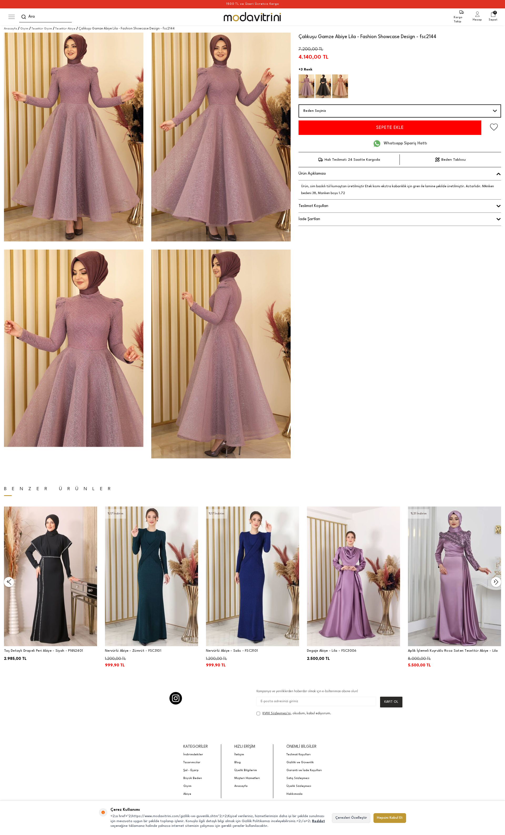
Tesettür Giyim (42, 28)
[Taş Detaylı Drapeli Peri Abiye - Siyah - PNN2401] (50, 576)
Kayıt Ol (391, 702)
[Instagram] (175, 698)
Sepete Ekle (390, 127)
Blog (237, 762)
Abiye (187, 794)
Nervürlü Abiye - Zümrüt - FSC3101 (133, 650)
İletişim (239, 754)
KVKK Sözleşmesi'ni (276, 713)
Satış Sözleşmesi (297, 778)
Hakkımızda (294, 794)
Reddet (318, 821)
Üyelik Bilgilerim (245, 770)
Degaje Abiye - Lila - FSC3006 (332, 650)
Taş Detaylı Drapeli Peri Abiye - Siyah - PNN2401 (43, 650)
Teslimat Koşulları (298, 754)
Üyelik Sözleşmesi (298, 786)
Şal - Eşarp (191, 770)
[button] (9, 582)
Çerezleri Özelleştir (351, 817)
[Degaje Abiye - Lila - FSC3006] (353, 576)
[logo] (252, 17)
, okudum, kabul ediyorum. (296, 713)
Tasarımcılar (191, 762)
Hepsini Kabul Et (390, 817)
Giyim (24, 28)
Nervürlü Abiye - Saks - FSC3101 (232, 650)
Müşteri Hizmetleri (247, 778)
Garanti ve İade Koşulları (304, 770)
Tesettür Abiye (65, 28)
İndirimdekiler (193, 754)
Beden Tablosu (453, 159)
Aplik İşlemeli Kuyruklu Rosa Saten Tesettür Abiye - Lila (453, 650)
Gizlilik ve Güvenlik (300, 762)
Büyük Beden (192, 778)
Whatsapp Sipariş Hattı (405, 143)
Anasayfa (10, 28)
